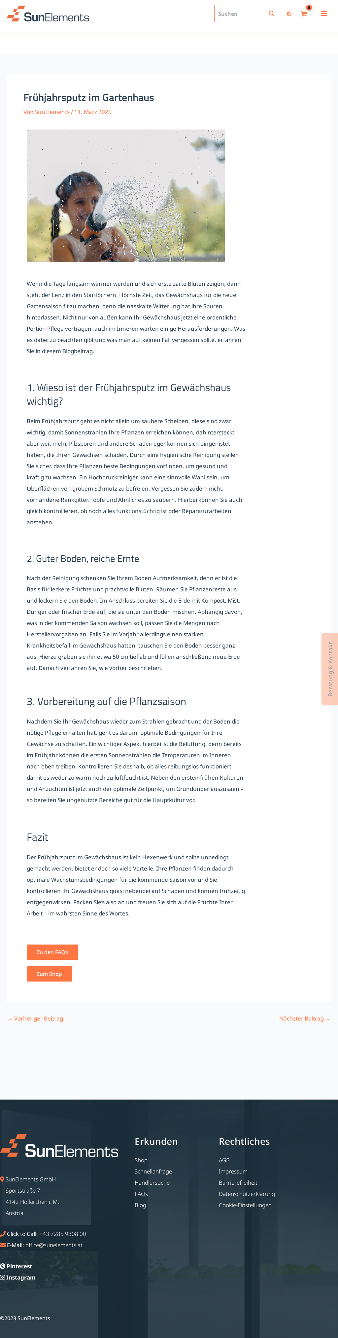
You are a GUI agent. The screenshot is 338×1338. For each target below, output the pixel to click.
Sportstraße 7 (23, 1190)
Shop (141, 1160)
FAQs (141, 1194)
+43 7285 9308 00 (62, 1234)
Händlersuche (152, 1182)
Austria (14, 1213)
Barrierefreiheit (238, 1182)
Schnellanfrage (153, 1171)
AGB (224, 1160)
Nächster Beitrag (305, 1018)
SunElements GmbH (31, 1179)
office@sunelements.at (54, 1245)
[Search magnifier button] (271, 13)
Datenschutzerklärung (247, 1194)
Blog (140, 1205)
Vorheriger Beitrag (35, 1018)
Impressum (233, 1171)
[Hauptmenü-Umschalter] (324, 13)
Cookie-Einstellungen (245, 1205)
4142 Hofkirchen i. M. (32, 1202)
